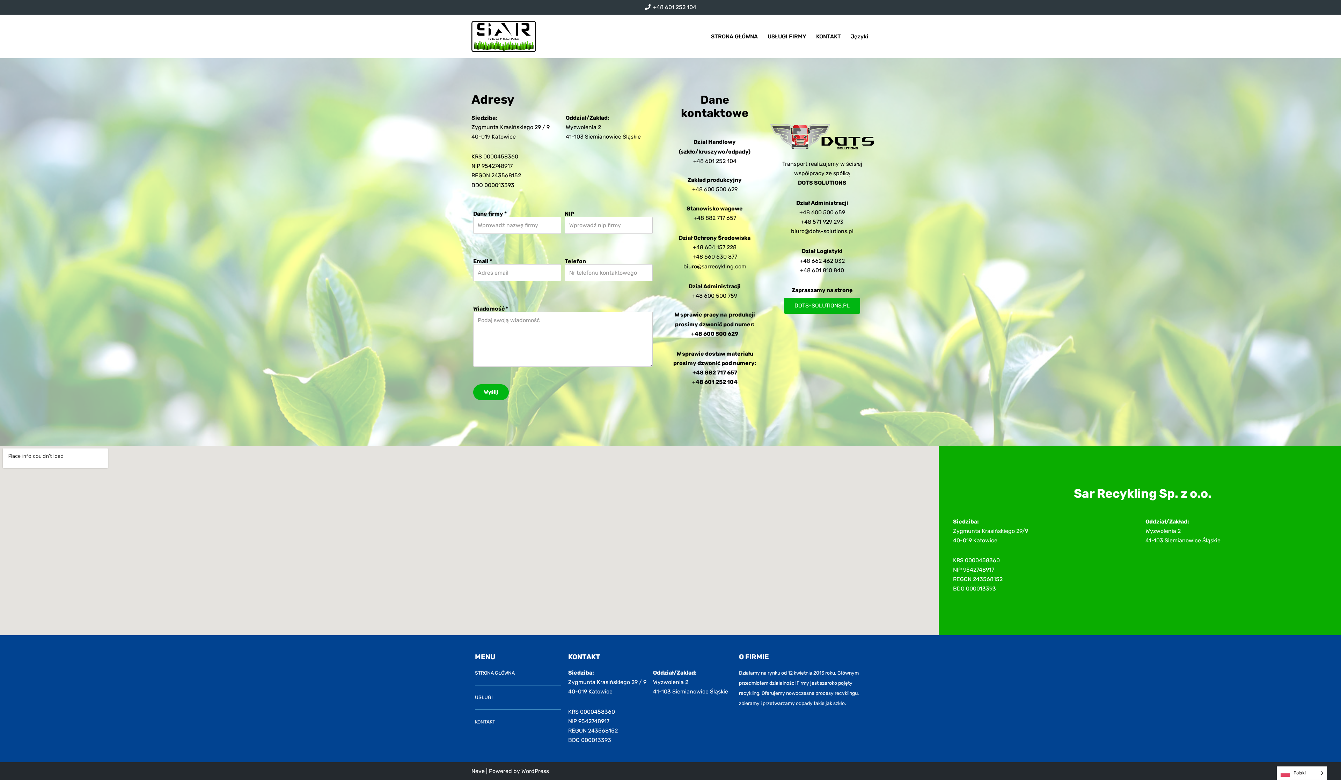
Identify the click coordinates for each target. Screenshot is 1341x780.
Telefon (575, 261)
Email (482, 261)
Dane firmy (490, 214)
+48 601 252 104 (674, 7)
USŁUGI (484, 697)
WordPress (535, 771)
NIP (569, 214)
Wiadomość (490, 309)
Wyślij (491, 392)
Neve (478, 771)
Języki (859, 36)
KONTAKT (828, 36)
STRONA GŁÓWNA (734, 36)
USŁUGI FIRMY (787, 36)
